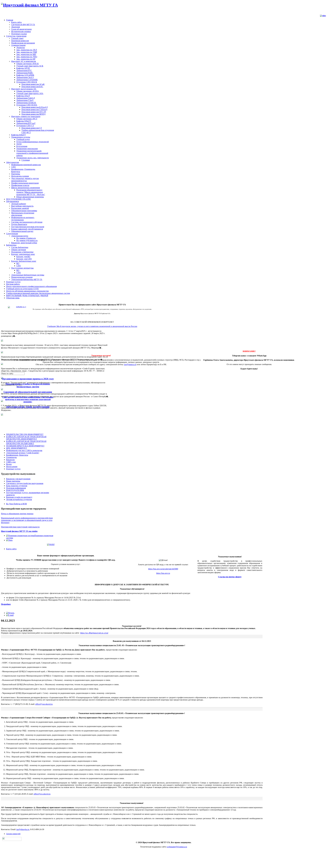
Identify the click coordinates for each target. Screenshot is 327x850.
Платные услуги (13, 469)
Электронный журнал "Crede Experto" (22, 453)
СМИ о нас (11, 462)
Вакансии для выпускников (18, 479)
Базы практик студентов (16, 486)
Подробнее (6, 604)
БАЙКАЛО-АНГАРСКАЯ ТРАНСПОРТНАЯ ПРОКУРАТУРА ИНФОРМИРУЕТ (26, 438)
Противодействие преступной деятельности (20, 527)
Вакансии (10, 460)
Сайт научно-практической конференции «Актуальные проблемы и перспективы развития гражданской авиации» (27, 399)
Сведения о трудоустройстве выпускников (24, 483)
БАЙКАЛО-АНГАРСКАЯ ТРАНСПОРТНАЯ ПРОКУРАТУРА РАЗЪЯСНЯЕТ (26, 442)
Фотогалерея (11, 466)
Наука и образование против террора (17, 514)
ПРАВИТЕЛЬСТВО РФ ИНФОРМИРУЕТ (24, 434)
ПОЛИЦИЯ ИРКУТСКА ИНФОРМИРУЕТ (25, 446)
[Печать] (10, 613)
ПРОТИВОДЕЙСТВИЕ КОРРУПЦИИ (27, 407)
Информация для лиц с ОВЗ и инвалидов (24, 450)
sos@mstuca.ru (130, 364)
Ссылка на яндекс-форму (230, 577)
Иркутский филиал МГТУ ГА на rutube (19, 531)
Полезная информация (16, 488)
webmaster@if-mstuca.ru (177, 847)
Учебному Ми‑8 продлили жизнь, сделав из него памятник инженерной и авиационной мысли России (92, 326)
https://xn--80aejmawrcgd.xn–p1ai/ (94, 633)
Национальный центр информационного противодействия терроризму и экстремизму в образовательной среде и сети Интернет (27, 520)
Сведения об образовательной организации (28, 392)
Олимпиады (11, 457)
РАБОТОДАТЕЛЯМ (15, 490)
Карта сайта (11, 549)
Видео (9, 464)
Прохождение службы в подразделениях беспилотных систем (28, 385)
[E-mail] (10, 615)
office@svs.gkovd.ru (42, 794)
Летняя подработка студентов (19, 499)
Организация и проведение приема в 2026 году (28, 378)
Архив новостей (13, 834)
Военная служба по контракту (19, 497)
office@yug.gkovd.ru (44, 704)
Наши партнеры (13, 481)
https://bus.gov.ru (163, 573)
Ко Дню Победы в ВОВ (16, 504)
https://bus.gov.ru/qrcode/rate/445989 (163, 569)
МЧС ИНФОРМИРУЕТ (16, 448)
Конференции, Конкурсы (17, 455)
